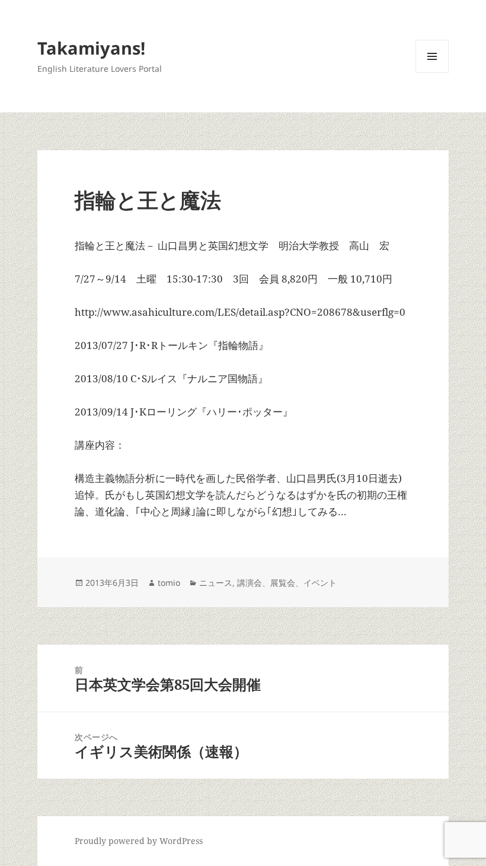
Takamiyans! (91, 47)
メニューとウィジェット (432, 72)
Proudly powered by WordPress (139, 840)
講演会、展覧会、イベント (287, 582)
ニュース (215, 582)
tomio (169, 582)
